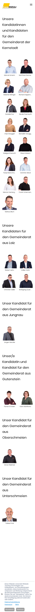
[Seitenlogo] (9, 6)
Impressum (8, 604)
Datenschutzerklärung (12, 602)
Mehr (17, 604)
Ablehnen (20, 609)
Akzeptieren (9, 609)
